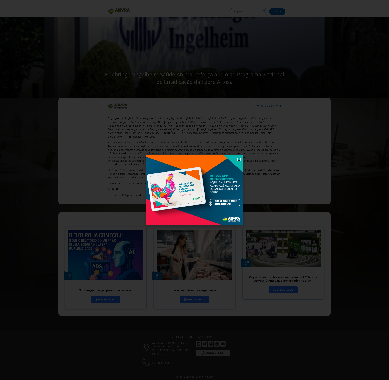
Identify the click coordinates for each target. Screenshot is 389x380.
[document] (194, 190)
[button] (239, 159)
